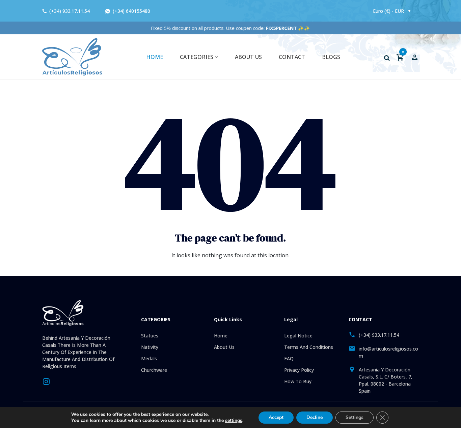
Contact (292, 57)
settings (233, 421)
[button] (387, 58)
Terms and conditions (308, 347)
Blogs (331, 57)
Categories (197, 57)
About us (248, 57)
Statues (149, 335)
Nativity (149, 347)
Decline (314, 417)
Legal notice (298, 335)
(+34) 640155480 (130, 11)
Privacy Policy (299, 370)
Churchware (154, 370)
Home (154, 57)
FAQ (289, 358)
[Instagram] (46, 381)
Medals (149, 358)
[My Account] (415, 57)
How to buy (297, 381)
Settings (354, 417)
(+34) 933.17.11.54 (69, 11)
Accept (276, 417)
